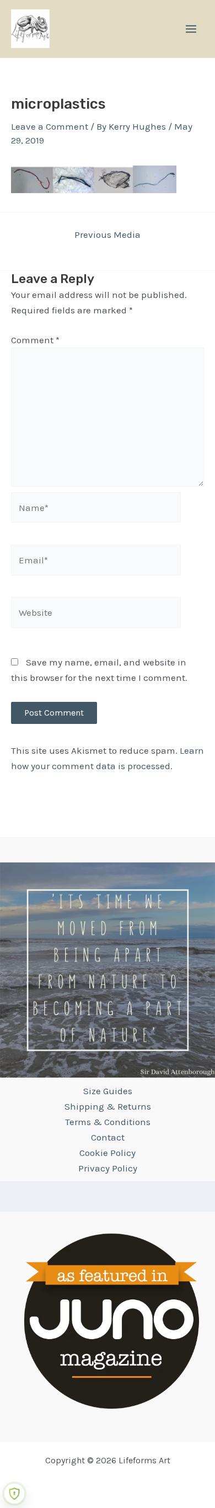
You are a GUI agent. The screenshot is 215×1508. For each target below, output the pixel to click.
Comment (35, 339)
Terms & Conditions (107, 1121)
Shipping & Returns (107, 1106)
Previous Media (107, 234)
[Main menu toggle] (191, 29)
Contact (108, 1137)
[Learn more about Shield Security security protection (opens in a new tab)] (14, 1494)
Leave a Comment (49, 126)
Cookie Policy (107, 1152)
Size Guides (107, 1090)
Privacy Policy (107, 1168)
